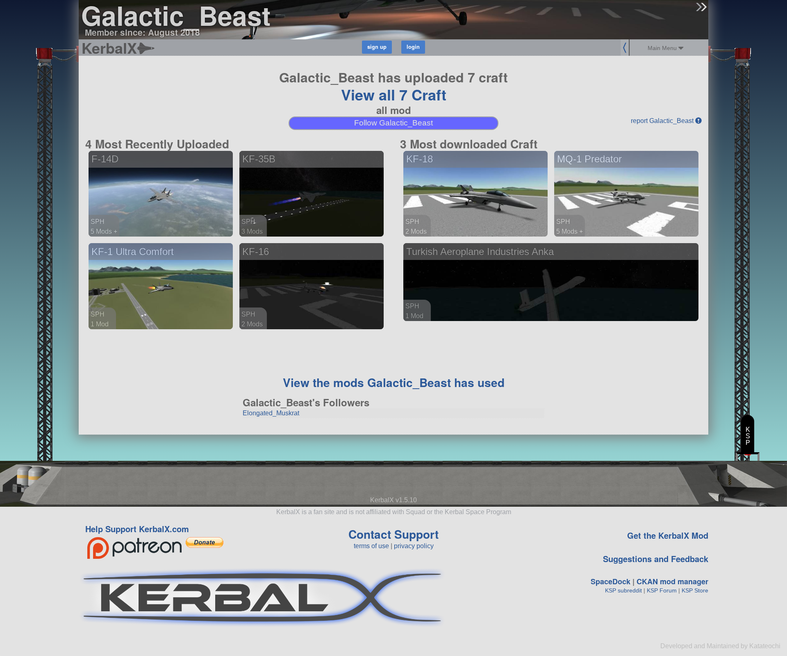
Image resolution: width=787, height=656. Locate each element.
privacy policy (414, 545)
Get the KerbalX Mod (667, 535)
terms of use (371, 545)
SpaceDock (610, 581)
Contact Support (393, 534)
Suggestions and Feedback (655, 559)
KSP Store (695, 590)
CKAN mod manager (672, 581)
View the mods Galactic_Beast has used (394, 382)
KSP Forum (662, 590)
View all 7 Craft (393, 94)
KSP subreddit (623, 590)
